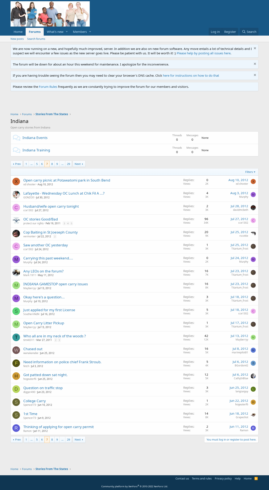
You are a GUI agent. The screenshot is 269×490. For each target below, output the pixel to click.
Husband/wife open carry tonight (51, 206)
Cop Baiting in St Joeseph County (50, 232)
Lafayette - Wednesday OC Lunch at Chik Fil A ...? (63, 193)
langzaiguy (242, 391)
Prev (18, 164)
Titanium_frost (239, 248)
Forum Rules (48, 86)
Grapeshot (242, 417)
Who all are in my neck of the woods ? (54, 336)
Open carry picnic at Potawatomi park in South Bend (66, 180)
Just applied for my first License (49, 309)
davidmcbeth (240, 210)
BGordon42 (241, 365)
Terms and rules (202, 478)
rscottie (243, 236)
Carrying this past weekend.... (48, 258)
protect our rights (33, 223)
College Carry (34, 400)
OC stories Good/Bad (40, 219)
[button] (67, 32)
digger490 (29, 392)
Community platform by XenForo (134, 486)
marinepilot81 (240, 352)
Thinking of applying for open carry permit (58, 426)
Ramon (27, 431)
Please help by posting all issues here (204, 53)
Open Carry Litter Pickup (43, 322)
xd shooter (29, 184)
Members (80, 31)
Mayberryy (29, 288)
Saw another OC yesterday (45, 245)
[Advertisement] (87, 102)
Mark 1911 (29, 275)
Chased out (32, 348)
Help (238, 478)
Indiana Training (36, 150)
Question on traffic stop (43, 387)
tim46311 (28, 340)
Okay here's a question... (44, 297)
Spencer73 (29, 405)
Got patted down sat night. (45, 374)
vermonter (29, 236)
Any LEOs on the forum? (43, 271)
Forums (35, 31)
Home (18, 31)
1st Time (30, 413)
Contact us (182, 478)
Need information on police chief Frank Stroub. (62, 361)
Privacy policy (223, 478)
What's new (55, 31)
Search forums (36, 39)
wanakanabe (30, 353)
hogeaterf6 (29, 379)
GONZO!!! (28, 197)
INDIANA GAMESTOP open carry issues (55, 284)
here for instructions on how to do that (191, 75)
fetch (26, 366)
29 (68, 164)
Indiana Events (34, 137)
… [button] (31, 164)
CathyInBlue (241, 378)
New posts (17, 39)
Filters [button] (249, 172)
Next (78, 164)
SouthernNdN (31, 314)
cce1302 (28, 210)
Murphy (243, 197)
